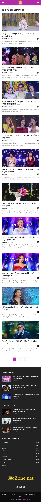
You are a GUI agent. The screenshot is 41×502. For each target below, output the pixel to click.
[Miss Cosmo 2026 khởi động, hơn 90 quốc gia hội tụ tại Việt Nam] (6, 397)
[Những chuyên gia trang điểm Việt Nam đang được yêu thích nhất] (6, 430)
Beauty (31, 494)
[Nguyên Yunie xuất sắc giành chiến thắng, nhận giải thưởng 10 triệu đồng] (20, 226)
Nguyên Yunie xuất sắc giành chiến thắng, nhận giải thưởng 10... (20, 238)
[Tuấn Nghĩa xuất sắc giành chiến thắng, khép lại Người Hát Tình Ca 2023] (20, 90)
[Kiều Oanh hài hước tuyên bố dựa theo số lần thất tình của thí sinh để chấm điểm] (20, 296)
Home (3, 7)
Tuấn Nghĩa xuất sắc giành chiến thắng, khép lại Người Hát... (19, 102)
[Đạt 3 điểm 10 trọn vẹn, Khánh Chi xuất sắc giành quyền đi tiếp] (20, 192)
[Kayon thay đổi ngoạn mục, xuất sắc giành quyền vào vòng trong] (20, 158)
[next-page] (26, 359)
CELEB (8, 494)
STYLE (35, 494)
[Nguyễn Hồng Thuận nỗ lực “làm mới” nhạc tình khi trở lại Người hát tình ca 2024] (20, 56)
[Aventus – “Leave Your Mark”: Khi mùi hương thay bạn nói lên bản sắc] (6, 388)
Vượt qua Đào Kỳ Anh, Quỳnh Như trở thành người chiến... (18, 274)
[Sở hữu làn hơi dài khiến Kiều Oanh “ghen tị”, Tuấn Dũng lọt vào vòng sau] (20, 330)
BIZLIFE (20, 496)
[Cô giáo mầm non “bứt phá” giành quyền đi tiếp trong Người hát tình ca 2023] (20, 124)
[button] (3, 2)
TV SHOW (4, 30)
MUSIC (13, 494)
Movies (25, 494)
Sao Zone (4, 38)
